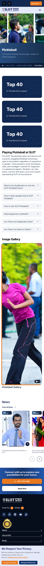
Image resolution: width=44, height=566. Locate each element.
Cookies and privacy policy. (18, 557)
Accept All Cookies (9, 563)
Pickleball (38, 65)
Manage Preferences (28, 562)
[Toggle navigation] (40, 10)
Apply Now (35, 3)
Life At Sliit (10, 65)
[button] (32, 459)
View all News (7, 407)
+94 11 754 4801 (23, 481)
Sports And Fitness (24, 65)
